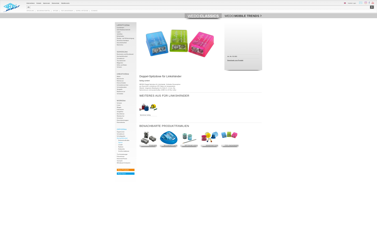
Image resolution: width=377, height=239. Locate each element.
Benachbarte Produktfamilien (164, 125)
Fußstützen (120, 109)
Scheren (119, 67)
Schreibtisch (120, 58)
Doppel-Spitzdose (82, 10)
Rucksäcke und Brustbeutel (125, 54)
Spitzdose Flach (170, 145)
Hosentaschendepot (123, 40)
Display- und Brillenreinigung (125, 38)
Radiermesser (121, 91)
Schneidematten (122, 87)
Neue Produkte (123, 170)
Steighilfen (120, 111)
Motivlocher (120, 78)
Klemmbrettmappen (123, 120)
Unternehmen (31, 3)
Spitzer (120, 142)
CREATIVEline (123, 74)
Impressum (46, 3)
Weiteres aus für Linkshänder (164, 95)
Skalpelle (119, 89)
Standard (153, 145)
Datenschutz (55, 3)
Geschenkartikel (122, 42)
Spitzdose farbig (145, 115)
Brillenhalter (120, 36)
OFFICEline (122, 129)
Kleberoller (121, 149)
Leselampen (120, 27)
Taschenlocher (121, 60)
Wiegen (119, 107)
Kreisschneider (121, 83)
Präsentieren (120, 156)
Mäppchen (120, 63)
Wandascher (120, 116)
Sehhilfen (120, 34)
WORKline (121, 101)
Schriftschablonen (123, 151)
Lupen (118, 32)
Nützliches (120, 45)
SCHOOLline (122, 52)
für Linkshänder (231, 145)
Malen (118, 76)
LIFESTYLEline (123, 25)
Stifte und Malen (122, 65)
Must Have (122, 173)
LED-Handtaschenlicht (123, 29)
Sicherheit (120, 118)
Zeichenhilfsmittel (122, 56)
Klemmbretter (121, 122)
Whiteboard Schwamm (123, 163)
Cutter (118, 105)
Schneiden (120, 93)
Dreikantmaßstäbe (123, 140)
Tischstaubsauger (122, 154)
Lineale (120, 144)
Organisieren (120, 132)
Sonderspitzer (212, 145)
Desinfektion (120, 114)
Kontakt (39, 3)
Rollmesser (120, 81)
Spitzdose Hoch (191, 145)
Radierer (120, 147)
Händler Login (352, 3)
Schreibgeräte (121, 136)
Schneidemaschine (122, 85)
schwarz (94, 10)
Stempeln (120, 161)
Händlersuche (65, 3)
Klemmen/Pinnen (122, 158)
